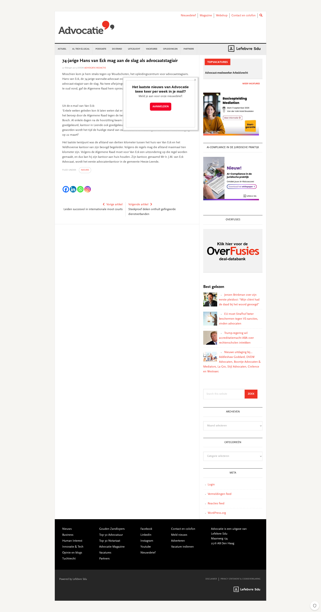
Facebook (146, 529)
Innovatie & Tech (72, 546)
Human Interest (72, 540)
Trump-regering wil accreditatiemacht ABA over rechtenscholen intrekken (236, 338)
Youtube (145, 546)
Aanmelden (161, 106)
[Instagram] (87, 189)
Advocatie (86, 29)
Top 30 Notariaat (109, 540)
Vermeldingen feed (219, 494)
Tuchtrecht (69, 558)
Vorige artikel (114, 204)
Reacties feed (216, 503)
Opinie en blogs (72, 552)
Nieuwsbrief (188, 15)
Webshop (222, 15)
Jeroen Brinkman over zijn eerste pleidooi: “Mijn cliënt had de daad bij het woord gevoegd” (239, 299)
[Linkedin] (73, 189)
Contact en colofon (243, 15)
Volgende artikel (138, 204)
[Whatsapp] (80, 189)
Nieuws (85, 170)
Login (211, 484)
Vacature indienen (182, 546)
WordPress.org (217, 513)
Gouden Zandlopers (112, 529)
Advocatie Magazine (112, 546)
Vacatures (105, 552)
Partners (104, 558)
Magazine (206, 15)
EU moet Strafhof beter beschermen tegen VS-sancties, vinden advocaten (238, 319)
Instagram (146, 540)
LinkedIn (145, 534)
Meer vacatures (251, 84)
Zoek (252, 394)
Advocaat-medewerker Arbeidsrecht (226, 72)
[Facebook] (66, 189)
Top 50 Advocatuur (111, 534)
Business (67, 534)
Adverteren (178, 540)
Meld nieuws (179, 534)
